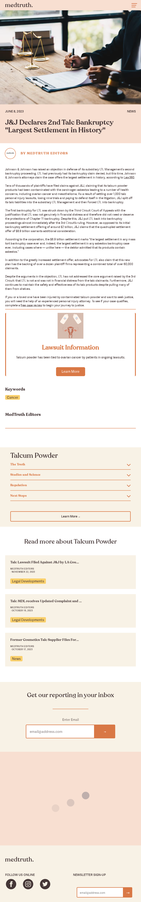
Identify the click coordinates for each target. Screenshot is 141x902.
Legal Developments (28, 581)
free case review (31, 305)
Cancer (12, 397)
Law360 (129, 177)
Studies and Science (25, 474)
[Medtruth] (19, 862)
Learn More (70, 371)
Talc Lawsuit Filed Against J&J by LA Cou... (44, 562)
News (16, 658)
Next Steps (18, 495)
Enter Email (70, 720)
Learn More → (70, 516)
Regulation (18, 485)
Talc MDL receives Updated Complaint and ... (46, 601)
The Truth (17, 464)
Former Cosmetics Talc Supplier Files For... (44, 640)
